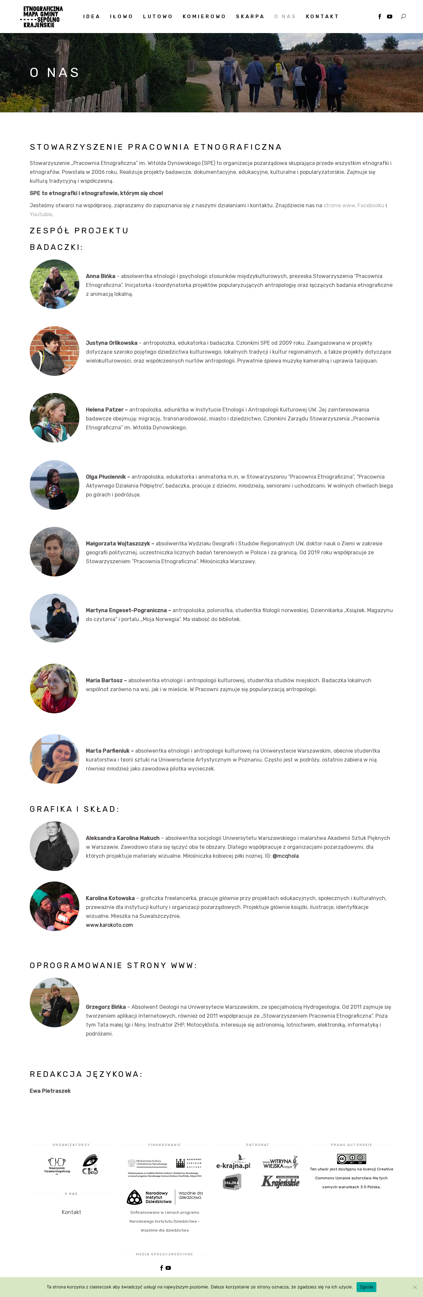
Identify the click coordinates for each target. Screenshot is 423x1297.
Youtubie (41, 214)
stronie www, (340, 205)
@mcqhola (286, 856)
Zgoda (366, 1286)
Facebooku (371, 205)
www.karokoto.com (109, 925)
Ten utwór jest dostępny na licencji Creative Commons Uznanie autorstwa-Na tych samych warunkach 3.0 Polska (351, 1178)
